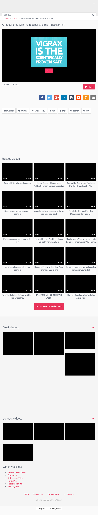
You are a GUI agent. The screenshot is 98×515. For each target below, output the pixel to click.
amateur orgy (39, 110)
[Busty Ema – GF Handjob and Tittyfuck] (18, 343)
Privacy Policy (38, 494)
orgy (63, 110)
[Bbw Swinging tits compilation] (18, 452)
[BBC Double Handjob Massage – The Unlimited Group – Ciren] (80, 364)
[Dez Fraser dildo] (49, 343)
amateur (23, 110)
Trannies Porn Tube (15, 483)
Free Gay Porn (13, 486)
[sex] (49, 431)
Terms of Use (53, 494)
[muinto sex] (80, 431)
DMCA (26, 494)
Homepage (5, 18)
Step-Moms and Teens (17, 472)
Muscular (14, 18)
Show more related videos (49, 306)
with (87, 110)
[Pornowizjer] (20, 6)
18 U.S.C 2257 (68, 494)
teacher (75, 110)
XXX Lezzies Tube (15, 478)
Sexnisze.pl (12, 475)
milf (53, 110)
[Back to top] (91, 507)
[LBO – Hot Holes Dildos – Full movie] (18, 431)
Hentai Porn (12, 480)
